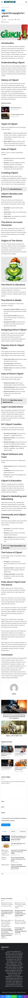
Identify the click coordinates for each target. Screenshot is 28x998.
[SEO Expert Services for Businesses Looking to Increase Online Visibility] (21, 905)
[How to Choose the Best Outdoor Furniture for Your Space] (6, 859)
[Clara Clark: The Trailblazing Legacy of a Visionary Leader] (6, 852)
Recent (13, 831)
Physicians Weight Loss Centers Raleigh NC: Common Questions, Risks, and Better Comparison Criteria (7, 933)
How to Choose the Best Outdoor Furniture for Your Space (18, 859)
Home (4, 7)
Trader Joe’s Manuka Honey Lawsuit (20, 768)
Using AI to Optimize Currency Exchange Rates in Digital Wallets (18, 866)
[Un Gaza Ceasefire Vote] (5, 116)
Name (3, 801)
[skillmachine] (10, 2)
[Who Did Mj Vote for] (5, 109)
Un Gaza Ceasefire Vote (17, 114)
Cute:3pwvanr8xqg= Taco (18, 843)
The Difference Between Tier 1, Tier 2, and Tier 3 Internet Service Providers (18, 837)
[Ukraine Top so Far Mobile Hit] (7, 749)
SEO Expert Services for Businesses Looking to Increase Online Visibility (20, 913)
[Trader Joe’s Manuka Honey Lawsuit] (21, 762)
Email (3, 807)
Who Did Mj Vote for (16, 107)
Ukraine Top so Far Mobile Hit (6, 754)
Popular (4, 831)
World (7, 7)
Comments (23, 831)
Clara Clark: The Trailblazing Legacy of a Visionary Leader (18, 851)
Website (3, 812)
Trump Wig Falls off (6, 768)
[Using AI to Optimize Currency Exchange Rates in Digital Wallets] (6, 867)
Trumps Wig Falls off (20, 754)
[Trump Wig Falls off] (7, 762)
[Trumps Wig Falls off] (21, 749)
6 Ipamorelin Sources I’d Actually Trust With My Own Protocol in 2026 (7, 913)
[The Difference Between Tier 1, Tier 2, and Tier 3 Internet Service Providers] (6, 838)
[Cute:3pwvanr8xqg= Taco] (6, 845)
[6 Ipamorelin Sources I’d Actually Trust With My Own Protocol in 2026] (7, 905)
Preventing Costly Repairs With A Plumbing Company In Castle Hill (21, 930)
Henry (14, 694)
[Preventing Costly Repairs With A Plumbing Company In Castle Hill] (21, 923)
